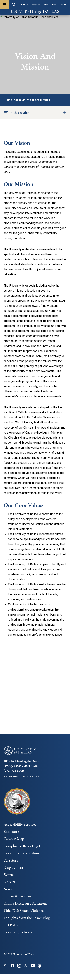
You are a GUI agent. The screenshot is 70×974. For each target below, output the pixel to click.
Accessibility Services (20, 824)
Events (9, 874)
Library (9, 882)
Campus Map (14, 838)
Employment (13, 867)
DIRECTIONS (11, 777)
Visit (55, 5)
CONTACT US (31, 777)
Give (64, 5)
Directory (11, 860)
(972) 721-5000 (14, 770)
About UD (19, 99)
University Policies (18, 932)
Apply (24, 5)
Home (8, 99)
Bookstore (11, 831)
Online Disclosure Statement (25, 903)
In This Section (19, 112)
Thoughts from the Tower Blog (27, 917)
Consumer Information (21, 853)
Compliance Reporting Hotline (27, 846)
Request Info (40, 5)
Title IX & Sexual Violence (24, 910)
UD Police (11, 925)
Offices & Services (17, 896)
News (8, 889)
